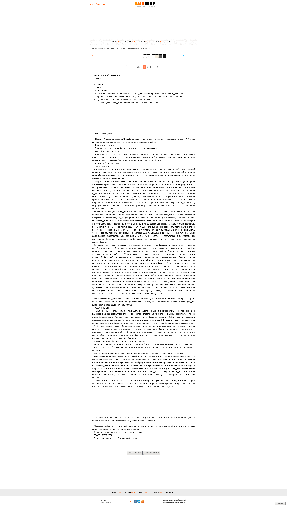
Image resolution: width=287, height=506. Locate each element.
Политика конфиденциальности (174, 502)
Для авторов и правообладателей (174, 500)
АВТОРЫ (127, 42)
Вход (91, 4)
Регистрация (100, 4)
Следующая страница (152, 452)
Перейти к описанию (134, 452)
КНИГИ (142, 42)
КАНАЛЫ (170, 42)
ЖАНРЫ (115, 42)
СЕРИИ (156, 42)
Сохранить (187, 56)
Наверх (280, 503)
